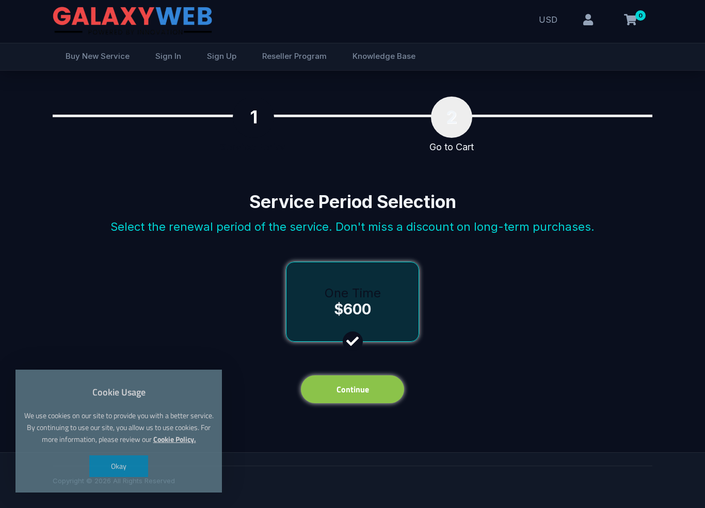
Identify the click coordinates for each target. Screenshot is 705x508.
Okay (118, 466)
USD (548, 19)
